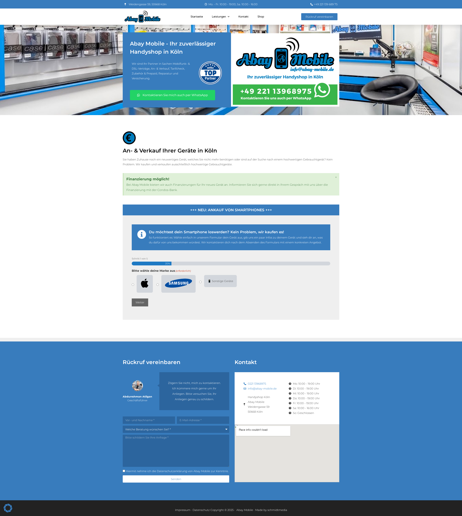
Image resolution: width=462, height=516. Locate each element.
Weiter (140, 302)
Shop (261, 16)
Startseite (197, 16)
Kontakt (243, 16)
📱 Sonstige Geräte (220, 281)
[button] (8, 508)
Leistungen (219, 16)
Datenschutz (201, 510)
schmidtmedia (277, 510)
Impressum (182, 510)
